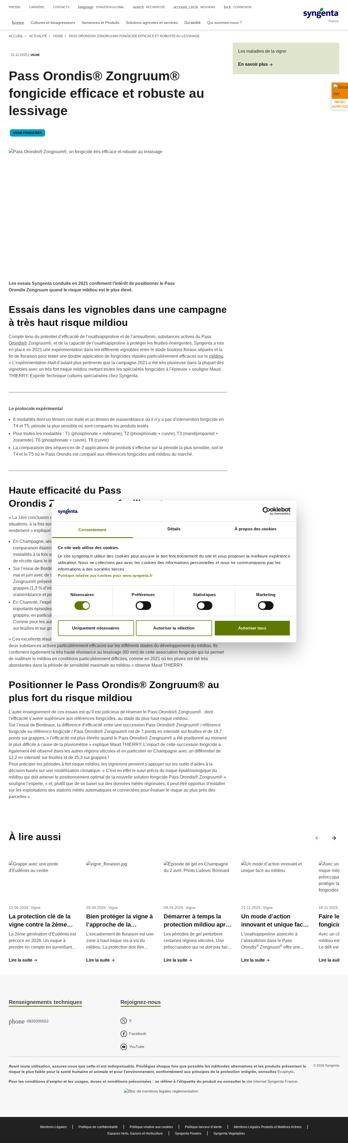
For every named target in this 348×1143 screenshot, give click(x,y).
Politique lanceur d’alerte (203, 1127)
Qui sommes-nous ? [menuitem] (224, 22)
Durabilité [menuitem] (192, 22)
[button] (255, 64)
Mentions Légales (53, 1127)
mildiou (216, 356)
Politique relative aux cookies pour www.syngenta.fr (105, 576)
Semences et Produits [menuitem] (100, 22)
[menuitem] (18, 22)
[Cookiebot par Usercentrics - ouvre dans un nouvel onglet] (266, 511)
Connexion (237, 7)
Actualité (38, 36)
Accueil (16, 36)
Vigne (58, 36)
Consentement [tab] (92, 529)
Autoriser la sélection (173, 628)
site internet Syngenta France (271, 1081)
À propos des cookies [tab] (255, 529)
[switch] (143, 605)
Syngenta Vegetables (229, 1133)
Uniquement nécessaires (95, 628)
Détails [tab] (174, 529)
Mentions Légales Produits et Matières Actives (268, 1127)
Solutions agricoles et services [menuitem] (152, 22)
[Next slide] (333, 838)
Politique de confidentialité (98, 1127)
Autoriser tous (252, 628)
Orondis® (18, 343)
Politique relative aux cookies (151, 1127)
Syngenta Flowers (188, 1133)
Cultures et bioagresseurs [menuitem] (53, 22)
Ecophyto (286, 1071)
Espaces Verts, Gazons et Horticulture (135, 1133)
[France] (321, 13)
